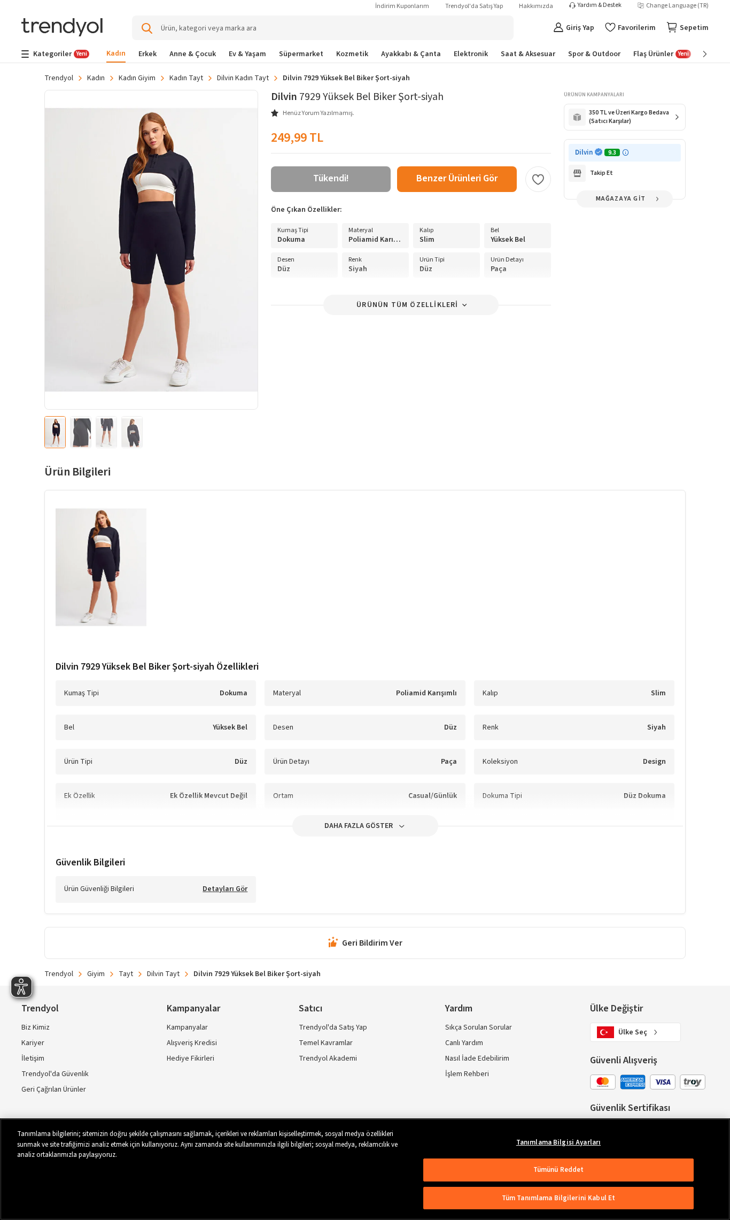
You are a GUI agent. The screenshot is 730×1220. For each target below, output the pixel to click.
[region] (365, 1169)
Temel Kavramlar (326, 1043)
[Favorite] (538, 179)
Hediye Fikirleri (190, 1058)
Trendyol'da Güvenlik (55, 1074)
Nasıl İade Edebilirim (477, 1058)
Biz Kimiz (35, 1027)
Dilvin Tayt (163, 974)
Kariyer (32, 1043)
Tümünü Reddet (558, 1170)
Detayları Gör (225, 889)
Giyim (96, 974)
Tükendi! (331, 178)
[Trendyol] (62, 28)
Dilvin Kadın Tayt (243, 78)
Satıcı (310, 1008)
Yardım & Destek (600, 5)
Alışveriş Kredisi (192, 1043)
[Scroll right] (697, 54)
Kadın (96, 78)
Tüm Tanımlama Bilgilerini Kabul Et (558, 1198)
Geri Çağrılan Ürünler (53, 1089)
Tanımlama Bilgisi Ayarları (558, 1142)
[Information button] (625, 152)
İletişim (32, 1058)
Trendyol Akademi (328, 1058)
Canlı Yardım (464, 1043)
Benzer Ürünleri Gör (457, 178)
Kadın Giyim (137, 78)
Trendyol (58, 78)
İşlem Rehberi (467, 1074)
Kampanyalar (187, 1027)
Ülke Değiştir (616, 1008)
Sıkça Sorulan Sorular (478, 1027)
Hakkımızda (536, 6)
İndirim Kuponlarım (402, 6)
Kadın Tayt (186, 78)
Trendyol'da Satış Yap (474, 6)
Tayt (126, 974)
